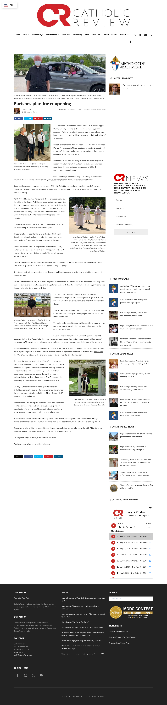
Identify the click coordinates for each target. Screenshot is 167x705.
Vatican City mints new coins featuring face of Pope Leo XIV (82, 653)
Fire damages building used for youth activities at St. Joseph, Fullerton (134, 388)
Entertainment (52, 35)
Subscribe (124, 35)
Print (17, 457)
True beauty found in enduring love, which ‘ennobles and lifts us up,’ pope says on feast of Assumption (136, 462)
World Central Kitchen (95, 348)
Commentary (37, 35)
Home (17, 35)
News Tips (96, 35)
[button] (150, 35)
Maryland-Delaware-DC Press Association (123, 637)
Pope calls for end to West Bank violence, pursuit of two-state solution (136, 435)
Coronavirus (87, 109)
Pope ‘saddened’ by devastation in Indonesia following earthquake (133, 448)
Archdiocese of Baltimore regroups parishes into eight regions (133, 413)
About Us (65, 35)
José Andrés (98, 351)
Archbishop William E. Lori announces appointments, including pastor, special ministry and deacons (135, 289)
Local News (96, 109)
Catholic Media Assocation (118, 631)
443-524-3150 (18, 652)
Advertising (77, 35)
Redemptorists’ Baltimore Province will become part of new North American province (135, 402)
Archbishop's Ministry (74, 109)
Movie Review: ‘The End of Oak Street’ (75, 622)
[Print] (15, 456)
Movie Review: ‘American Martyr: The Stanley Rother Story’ (82, 627)
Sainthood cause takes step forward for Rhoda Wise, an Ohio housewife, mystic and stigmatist (135, 341)
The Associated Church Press (119, 643)
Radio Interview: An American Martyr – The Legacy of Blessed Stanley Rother (135, 362)
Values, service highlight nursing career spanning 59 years (80, 640)
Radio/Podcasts (109, 35)
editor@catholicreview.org (43, 444)
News (25, 35)
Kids (87, 35)
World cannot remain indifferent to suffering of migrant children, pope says (135, 473)
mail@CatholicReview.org (23, 655)
